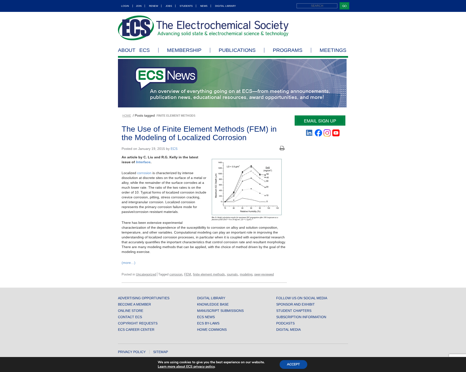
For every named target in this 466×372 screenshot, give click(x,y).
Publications (237, 50)
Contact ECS (130, 317)
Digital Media (288, 330)
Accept (293, 364)
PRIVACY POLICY (132, 352)
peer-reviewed (264, 274)
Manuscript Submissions (220, 311)
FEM (187, 274)
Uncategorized (146, 274)
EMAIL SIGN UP (320, 120)
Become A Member (134, 304)
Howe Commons (212, 330)
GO (344, 6)
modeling (246, 274)
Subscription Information (301, 317)
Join (138, 6)
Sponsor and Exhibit (295, 304)
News (204, 6)
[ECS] (203, 28)
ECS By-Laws (208, 323)
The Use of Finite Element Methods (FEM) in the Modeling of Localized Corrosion (199, 133)
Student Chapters (293, 311)
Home (126, 115)
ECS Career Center (136, 330)
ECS (174, 149)
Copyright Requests (138, 323)
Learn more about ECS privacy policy (186, 366)
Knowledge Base (213, 304)
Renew (153, 6)
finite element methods (209, 274)
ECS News (206, 317)
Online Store (130, 311)
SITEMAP (160, 352)
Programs (287, 50)
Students (186, 6)
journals (232, 274)
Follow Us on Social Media (301, 298)
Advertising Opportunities (143, 298)
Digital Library (225, 6)
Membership (184, 50)
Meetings (333, 50)
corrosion (144, 173)
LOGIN (125, 6)
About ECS (134, 50)
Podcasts (285, 323)
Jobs (169, 6)
